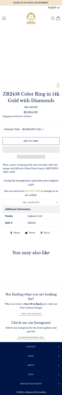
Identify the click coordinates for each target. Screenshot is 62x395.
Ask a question (31, 202)
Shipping (7, 116)
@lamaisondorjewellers (31, 337)
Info (30, 375)
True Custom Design (31, 313)
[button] (31, 149)
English (52, 7)
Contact (31, 347)
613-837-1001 (32, 191)
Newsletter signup (31, 384)
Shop (31, 356)
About (30, 365)
